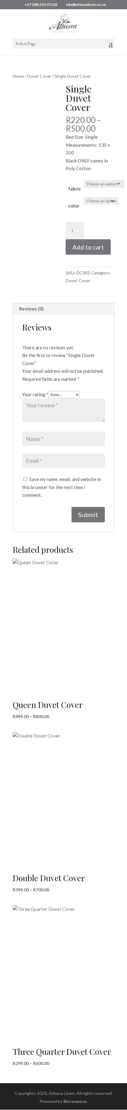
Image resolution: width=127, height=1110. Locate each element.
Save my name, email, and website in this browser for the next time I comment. (61, 487)
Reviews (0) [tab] (31, 308)
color (73, 205)
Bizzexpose (75, 1101)
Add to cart (88, 247)
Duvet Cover (39, 76)
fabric (74, 188)
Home (18, 76)
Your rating (35, 394)
